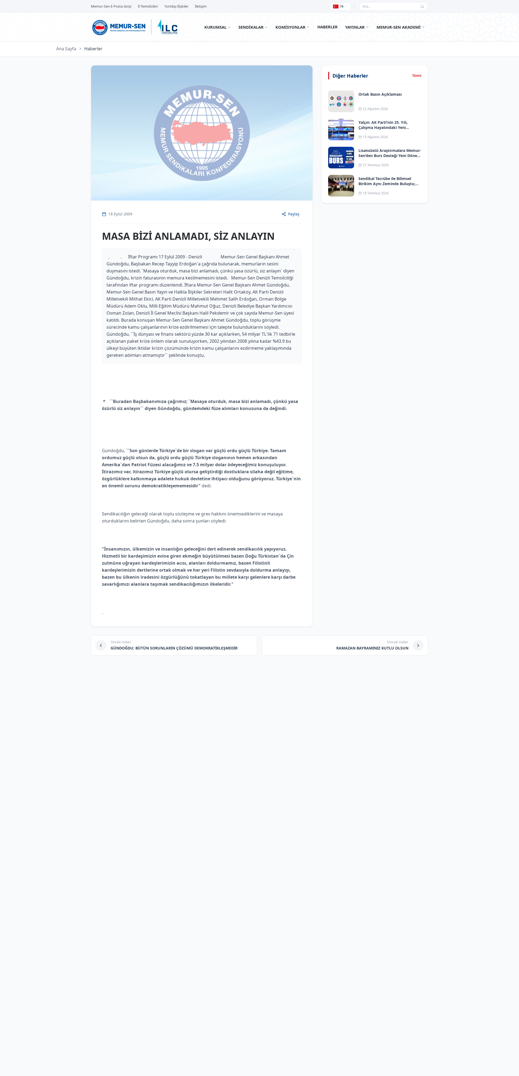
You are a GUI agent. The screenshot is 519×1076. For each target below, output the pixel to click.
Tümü (416, 76)
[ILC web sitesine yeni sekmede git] (167, 27)
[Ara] (422, 6)
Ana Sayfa (66, 49)
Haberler (93, 49)
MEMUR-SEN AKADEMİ (399, 27)
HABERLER (327, 26)
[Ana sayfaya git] (119, 27)
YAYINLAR (355, 27)
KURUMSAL (215, 27)
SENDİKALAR (251, 27)
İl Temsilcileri (148, 6)
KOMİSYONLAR (290, 27)
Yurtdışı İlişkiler (176, 6)
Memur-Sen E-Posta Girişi (111, 6)
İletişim (201, 6)
